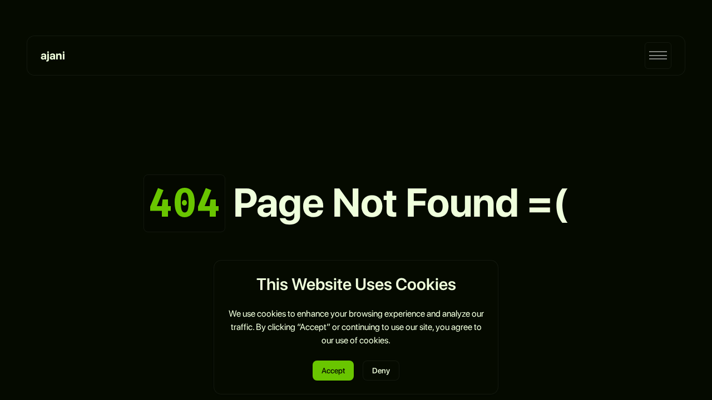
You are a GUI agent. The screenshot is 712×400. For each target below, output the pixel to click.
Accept (333, 370)
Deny (381, 370)
